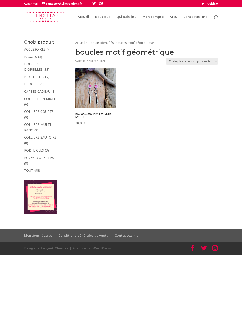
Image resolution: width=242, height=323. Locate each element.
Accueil (83, 17)
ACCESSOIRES (35, 49)
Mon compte (153, 17)
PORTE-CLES (34, 150)
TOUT (28, 170)
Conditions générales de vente (83, 235)
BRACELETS (33, 76)
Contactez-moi (195, 17)
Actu (173, 17)
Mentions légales (38, 235)
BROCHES (31, 84)
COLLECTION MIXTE (40, 98)
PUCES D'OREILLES (39, 157)
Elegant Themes (54, 248)
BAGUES (30, 56)
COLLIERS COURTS (39, 111)
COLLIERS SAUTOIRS (40, 137)
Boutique (102, 17)
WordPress (102, 248)
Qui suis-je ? (126, 17)
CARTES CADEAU (37, 91)
